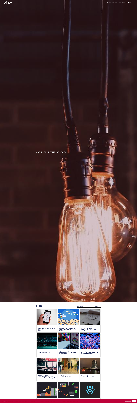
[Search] (133, 2)
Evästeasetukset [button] (128, 401)
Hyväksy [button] (133, 401)
